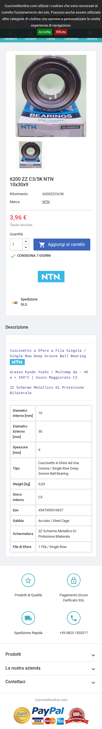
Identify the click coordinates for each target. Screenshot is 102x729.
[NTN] (51, 276)
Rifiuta (61, 32)
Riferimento (19, 194)
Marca (15, 202)
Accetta (45, 32)
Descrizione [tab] (16, 327)
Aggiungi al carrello (62, 245)
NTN (46, 202)
